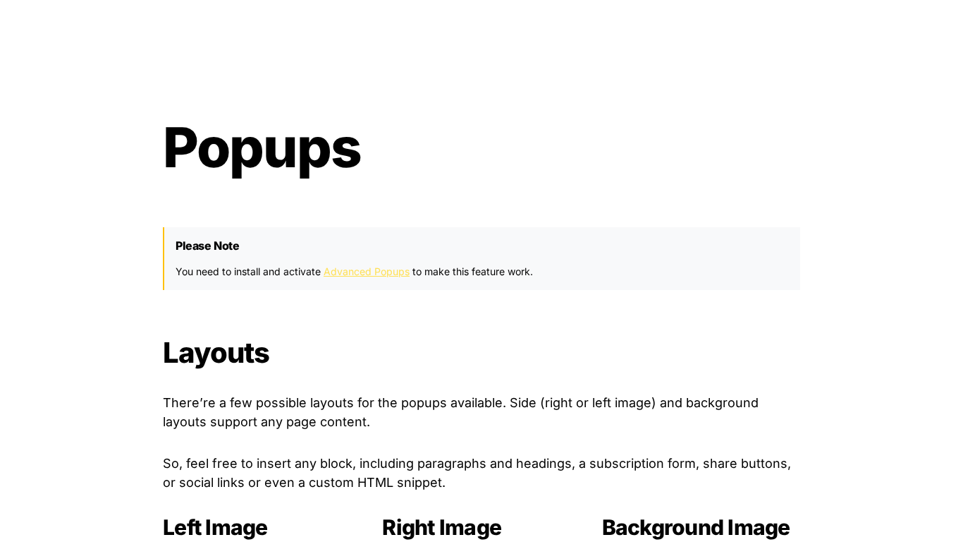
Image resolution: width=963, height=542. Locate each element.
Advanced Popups (367, 271)
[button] (32, 89)
